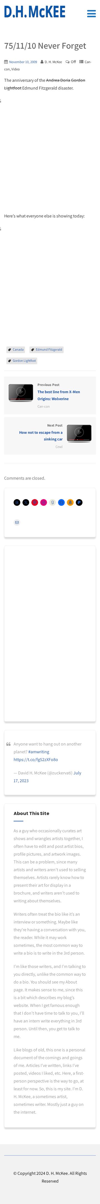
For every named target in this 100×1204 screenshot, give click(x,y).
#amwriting (38, 752)
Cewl (59, 446)
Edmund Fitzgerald (49, 349)
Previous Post (59, 391)
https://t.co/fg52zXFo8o (36, 759)
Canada (18, 349)
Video (15, 69)
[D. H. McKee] (34, 12)
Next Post (40, 432)
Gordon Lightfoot (24, 360)
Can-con (44, 406)
